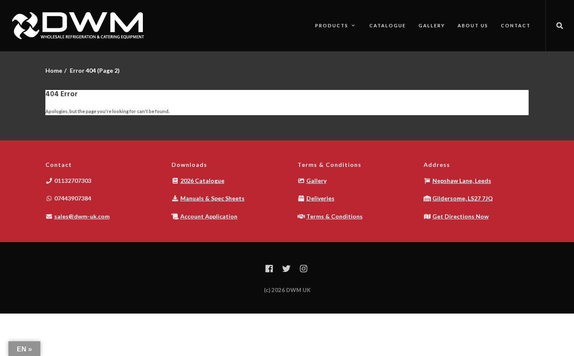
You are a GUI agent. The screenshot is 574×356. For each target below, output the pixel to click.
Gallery (432, 25)
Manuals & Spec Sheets (212, 198)
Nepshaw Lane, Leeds (461, 180)
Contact (516, 25)
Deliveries (320, 198)
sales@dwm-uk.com (82, 216)
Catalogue (387, 25)
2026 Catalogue (202, 180)
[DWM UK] (79, 26)
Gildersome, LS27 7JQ (462, 198)
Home (53, 70)
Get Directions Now (460, 216)
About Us (473, 25)
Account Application (208, 216)
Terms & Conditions (334, 216)
